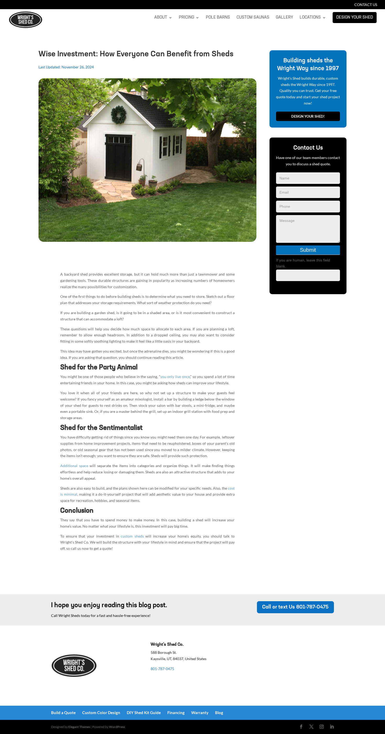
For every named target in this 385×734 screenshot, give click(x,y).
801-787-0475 (162, 668)
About (160, 18)
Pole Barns (218, 18)
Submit (308, 250)
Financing (176, 712)
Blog (219, 712)
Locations (310, 18)
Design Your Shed (354, 17)
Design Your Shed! (308, 116)
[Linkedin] (332, 727)
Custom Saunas (252, 18)
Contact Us (365, 5)
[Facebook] (301, 727)
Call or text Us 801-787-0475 (295, 607)
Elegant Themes (79, 727)
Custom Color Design (101, 712)
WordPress (117, 727)
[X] (311, 727)
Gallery (284, 18)
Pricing (186, 18)
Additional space (74, 465)
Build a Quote (63, 712)
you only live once (175, 376)
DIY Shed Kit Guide (144, 712)
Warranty (199, 712)
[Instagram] (322, 727)
